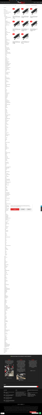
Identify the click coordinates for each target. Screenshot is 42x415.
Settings (22, 209)
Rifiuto (29, 209)
